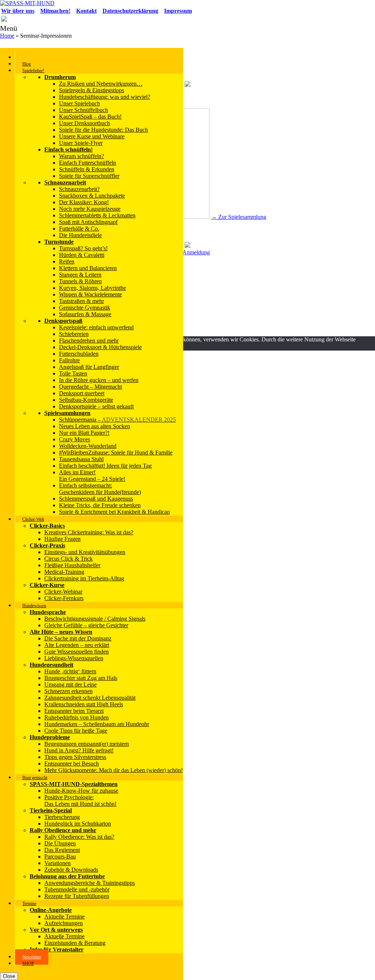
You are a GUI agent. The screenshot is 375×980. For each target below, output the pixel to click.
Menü (8, 28)
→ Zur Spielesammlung (238, 217)
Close (9, 976)
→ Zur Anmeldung (188, 252)
